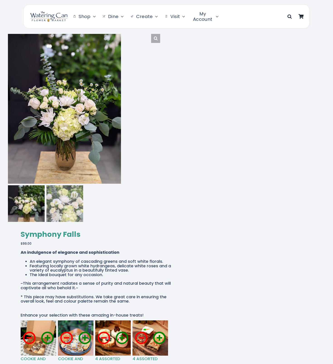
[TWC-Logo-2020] (49, 13)
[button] (289, 16)
